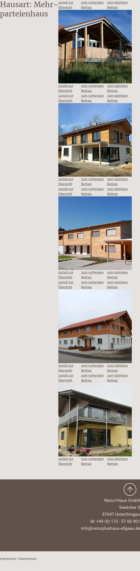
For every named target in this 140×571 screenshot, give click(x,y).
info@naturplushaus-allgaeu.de (110, 528)
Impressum (8, 559)
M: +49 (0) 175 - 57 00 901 (115, 521)
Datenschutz (27, 559)
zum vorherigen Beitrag (92, 5)
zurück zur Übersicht (65, 5)
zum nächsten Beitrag (117, 5)
